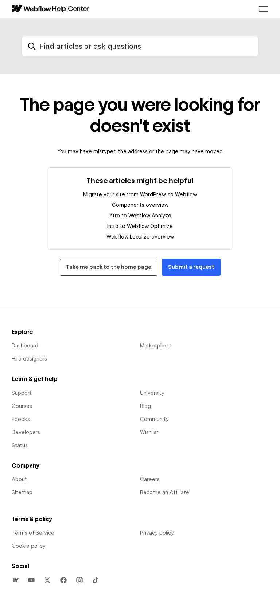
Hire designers (29, 359)
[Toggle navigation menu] (263, 9)
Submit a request (191, 267)
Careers (150, 479)
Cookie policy (29, 546)
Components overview (140, 205)
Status (20, 445)
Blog (145, 406)
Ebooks (21, 419)
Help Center (70, 8)
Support (22, 393)
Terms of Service (33, 533)
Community (154, 419)
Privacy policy (157, 533)
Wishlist (149, 432)
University (152, 393)
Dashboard (25, 346)
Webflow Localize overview (140, 237)
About (19, 479)
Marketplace (155, 346)
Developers (26, 432)
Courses (22, 406)
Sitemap (22, 492)
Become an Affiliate (164, 492)
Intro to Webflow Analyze (140, 216)
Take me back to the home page (108, 267)
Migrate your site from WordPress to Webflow (140, 194)
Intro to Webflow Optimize (140, 226)
